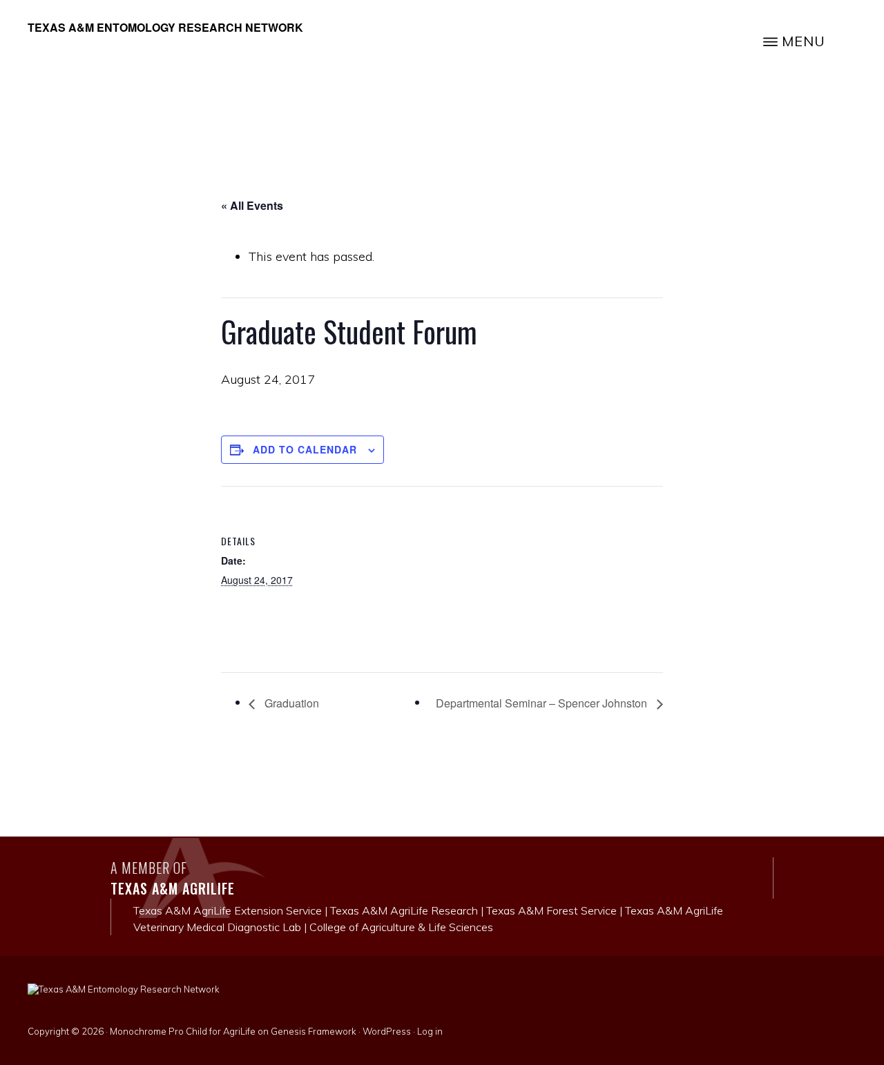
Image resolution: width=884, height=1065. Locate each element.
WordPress (387, 1031)
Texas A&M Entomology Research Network (165, 27)
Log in (430, 1031)
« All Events (252, 205)
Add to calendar (305, 449)
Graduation (290, 703)
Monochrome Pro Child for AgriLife (183, 1031)
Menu (803, 41)
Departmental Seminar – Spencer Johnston (543, 703)
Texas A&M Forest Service (551, 910)
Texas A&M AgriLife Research (404, 910)
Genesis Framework (313, 1031)
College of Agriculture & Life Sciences (401, 927)
